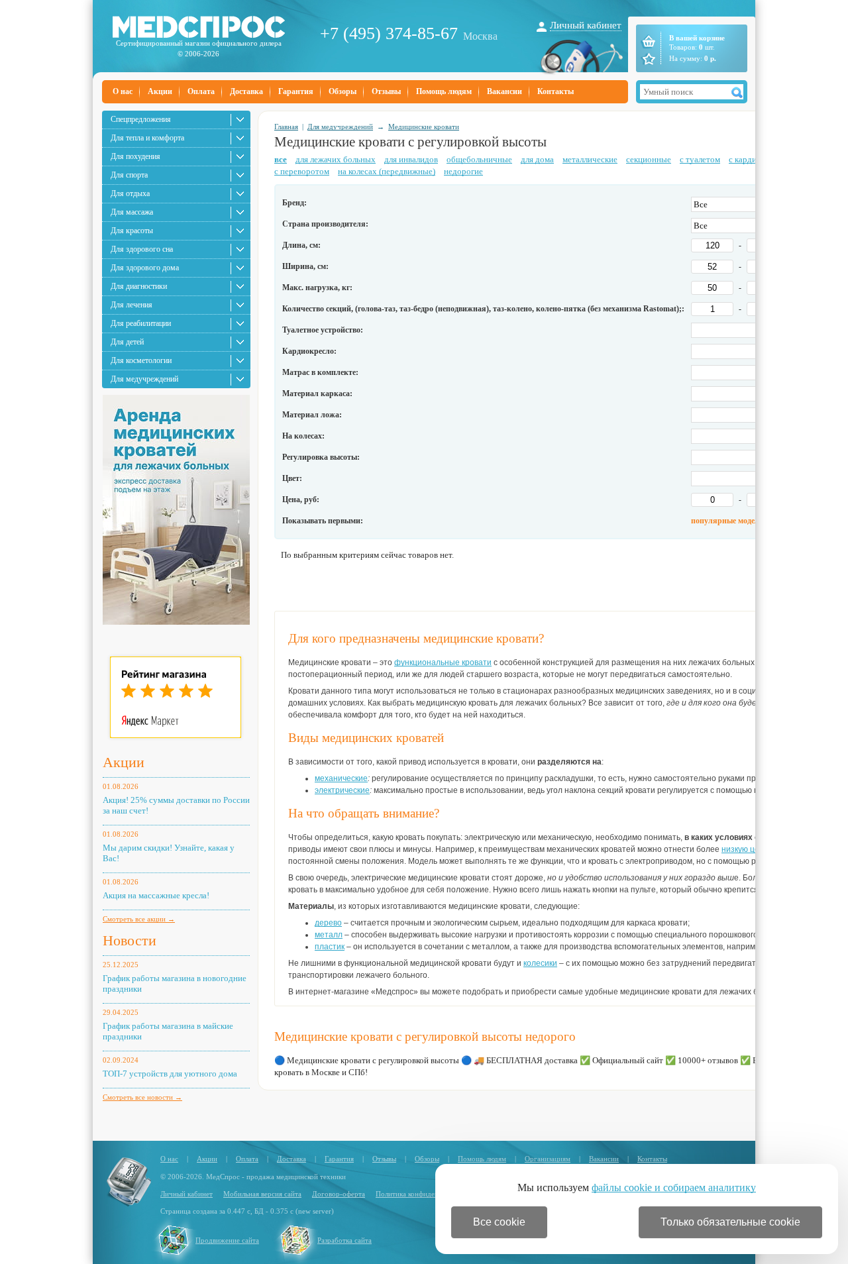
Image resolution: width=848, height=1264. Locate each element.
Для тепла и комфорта (147, 137)
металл (329, 934)
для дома (537, 159)
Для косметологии (141, 360)
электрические (342, 790)
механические (341, 778)
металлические (589, 159)
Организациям (547, 1159)
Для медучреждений (144, 379)
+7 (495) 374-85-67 (389, 33)
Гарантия (295, 91)
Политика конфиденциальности (425, 1194)
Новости (129, 940)
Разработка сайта (344, 1240)
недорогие (463, 171)
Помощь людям (444, 91)
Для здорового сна (142, 249)
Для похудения (135, 156)
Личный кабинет (585, 25)
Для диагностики (139, 286)
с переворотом (301, 171)
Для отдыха (130, 193)
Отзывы (386, 91)
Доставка (246, 91)
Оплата (201, 91)
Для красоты (132, 230)
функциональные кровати (443, 662)
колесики (540, 963)
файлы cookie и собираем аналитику (674, 1187)
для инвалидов (411, 159)
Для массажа (132, 212)
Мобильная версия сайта (262, 1194)
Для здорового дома (145, 267)
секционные (648, 159)
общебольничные (479, 159)
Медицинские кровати (423, 127)
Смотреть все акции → (139, 919)
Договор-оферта (338, 1194)
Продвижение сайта (227, 1240)
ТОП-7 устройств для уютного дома (170, 1074)
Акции (160, 91)
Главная (286, 127)
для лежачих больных (335, 159)
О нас (122, 91)
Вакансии (504, 91)
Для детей (127, 341)
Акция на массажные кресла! (156, 895)
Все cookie (499, 1222)
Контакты (555, 91)
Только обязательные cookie (730, 1222)
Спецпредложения (141, 119)
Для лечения (131, 304)
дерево (328, 922)
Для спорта (129, 175)
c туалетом (700, 159)
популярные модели (727, 520)
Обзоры (342, 91)
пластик (329, 946)
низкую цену (744, 849)
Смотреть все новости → (142, 1097)
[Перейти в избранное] (647, 59)
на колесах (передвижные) (386, 171)
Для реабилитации (141, 323)
